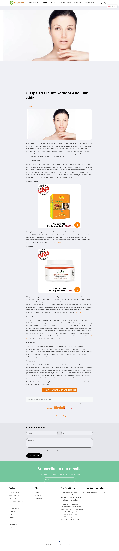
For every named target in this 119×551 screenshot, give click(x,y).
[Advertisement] (59, 77)
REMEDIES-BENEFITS (16, 502)
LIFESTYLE (12, 498)
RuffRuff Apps (84, 402)
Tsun (91, 402)
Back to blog (61, 416)
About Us (38, 495)
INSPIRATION (13, 505)
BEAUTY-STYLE (14, 495)
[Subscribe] (74, 479)
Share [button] (30, 106)
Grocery (11, 514)
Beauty (11, 517)
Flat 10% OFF (59, 407)
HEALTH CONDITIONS (16, 492)
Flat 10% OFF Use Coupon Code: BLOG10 (40, 399)
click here (57, 242)
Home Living (13, 524)
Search (37, 492)
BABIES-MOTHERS (15, 508)
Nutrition (12, 511)
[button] (33, 3)
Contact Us (38, 498)
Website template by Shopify (66, 544)
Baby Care (12, 527)
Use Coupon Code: (55, 409)
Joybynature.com (54, 544)
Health (11, 521)
